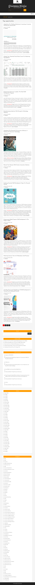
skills (16, 106)
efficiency (25, 177)
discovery (15, 51)
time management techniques (18, 215)
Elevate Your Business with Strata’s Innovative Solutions (16, 164)
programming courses (7, 564)
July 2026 (5, 394)
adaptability (16, 50)
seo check (6, 569)
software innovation (7, 573)
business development (7, 472)
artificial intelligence (17, 176)
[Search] (25, 10)
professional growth (7, 214)
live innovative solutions (8, 532)
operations (6, 549)
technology (21, 179)
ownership (17, 178)
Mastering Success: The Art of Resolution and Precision (16, 255)
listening (5, 530)
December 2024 (6, 423)
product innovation (7, 558)
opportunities (6, 52)
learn (5, 527)
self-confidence (25, 320)
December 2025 (6, 405)
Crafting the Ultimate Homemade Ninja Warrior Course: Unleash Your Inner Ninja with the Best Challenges (17, 365)
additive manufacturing (8, 463)
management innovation (8, 535)
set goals (11, 214)
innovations (15, 125)
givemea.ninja (18, 5)
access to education (17, 246)
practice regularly (26, 213)
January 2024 (6, 440)
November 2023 (6, 443)
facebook (5, 492)
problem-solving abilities (12, 52)
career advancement (20, 210)
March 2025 (6, 419)
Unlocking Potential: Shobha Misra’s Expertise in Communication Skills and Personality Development (17, 358)
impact (5, 125)
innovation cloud (7, 509)
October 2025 (6, 408)
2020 (5, 460)
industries (7, 125)
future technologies (25, 124)
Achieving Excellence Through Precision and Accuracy (13, 371)
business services (7, 475)
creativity (16, 104)
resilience (20, 52)
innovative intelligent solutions (9, 515)
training (18, 106)
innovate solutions (7, 506)
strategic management (8, 575)
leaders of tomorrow (23, 105)
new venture (10, 213)
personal (12, 320)
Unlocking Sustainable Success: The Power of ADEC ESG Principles (14, 342)
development (25, 104)
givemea (6, 28)
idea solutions (6, 503)
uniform (6, 382)
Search (17, 331)
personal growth (20, 213)
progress (17, 52)
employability (6, 105)
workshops (25, 106)
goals (5, 498)
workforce (21, 106)
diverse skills (17, 318)
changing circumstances (11, 318)
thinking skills (6, 578)
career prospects (27, 246)
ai (18, 123)
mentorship (28, 105)
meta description (7, 538)
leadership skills (25, 212)
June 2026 (6, 396)
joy (24, 51)
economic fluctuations (22, 318)
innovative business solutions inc (9, 512)
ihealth (5, 504)
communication (6, 480)
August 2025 (6, 411)
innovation (17, 105)
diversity (29, 104)
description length (7, 484)
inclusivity (14, 105)
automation (23, 246)
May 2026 (6, 397)
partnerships (21, 178)
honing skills (8, 319)
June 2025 (5, 414)
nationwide (6, 544)
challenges (12, 51)
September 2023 (7, 446)
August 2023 (6, 448)
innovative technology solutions (9, 521)
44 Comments (17, 321)
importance (10, 212)
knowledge (27, 51)
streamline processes (11, 179)
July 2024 (5, 431)
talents (8, 215)
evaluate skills (6, 212)
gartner (5, 495)
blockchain (20, 123)
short (5, 570)
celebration (8, 51)
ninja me (5, 547)
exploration (19, 51)
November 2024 (6, 425)
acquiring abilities (17, 317)
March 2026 (6, 400)
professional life (17, 320)
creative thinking (18, 211)
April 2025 (6, 417)
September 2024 (7, 428)
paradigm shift (25, 125)
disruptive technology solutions (17, 124)
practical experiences (11, 106)
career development (7, 478)
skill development (16, 214)
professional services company (9, 561)
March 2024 (6, 437)
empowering (10, 105)
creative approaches (7, 177)
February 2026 (6, 402)
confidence (5, 211)
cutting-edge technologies (14, 177)
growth (23, 51)
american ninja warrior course (9, 469)
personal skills (6, 552)
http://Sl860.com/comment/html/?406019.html (12, 369)
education (5, 489)
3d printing (16, 123)
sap (5, 567)
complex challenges (28, 176)
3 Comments (19, 107)
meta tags (6, 541)
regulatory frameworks (7, 126)
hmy (5, 501)
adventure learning (22, 50)
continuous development (11, 211)
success (13, 321)
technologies (17, 179)
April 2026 (6, 399)
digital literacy (23, 211)
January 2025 (6, 422)
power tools (6, 555)
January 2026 (6, 403)
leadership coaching (7, 524)
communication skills (27, 210)
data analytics (21, 177)
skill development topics (23, 214)
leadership (6, 523)
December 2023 (6, 442)
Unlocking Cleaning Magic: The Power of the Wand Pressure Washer (15, 345)
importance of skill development (19, 319)
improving (26, 319)
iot (17, 125)
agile (5, 466)
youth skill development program (11, 107)
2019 (5, 458)
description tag (6, 486)
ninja (5, 546)
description (6, 483)
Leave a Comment (26, 52)
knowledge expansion (19, 212)
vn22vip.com (7, 362)
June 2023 (5, 451)
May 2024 (5, 434)
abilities (15, 210)
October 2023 (6, 445)
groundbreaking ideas (7, 178)
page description (7, 550)
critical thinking (20, 104)
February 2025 (6, 420)
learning (5, 529)
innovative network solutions (9, 518)
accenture (5, 461)
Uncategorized (9, 50)
